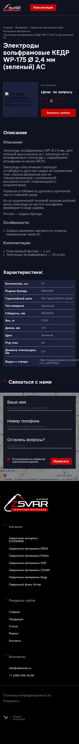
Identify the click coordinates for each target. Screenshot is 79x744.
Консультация (43, 7)
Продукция (21, 27)
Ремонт (14, 633)
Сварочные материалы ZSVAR (29, 570)
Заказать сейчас (58, 112)
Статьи (13, 626)
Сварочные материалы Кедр (46, 27)
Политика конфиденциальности (27, 695)
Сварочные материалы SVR (27, 563)
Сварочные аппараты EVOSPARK (23, 540)
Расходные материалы (16, 31)
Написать (61, 461)
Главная (8, 27)
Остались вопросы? (26, 439)
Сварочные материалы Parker (29, 555)
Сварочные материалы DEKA (28, 548)
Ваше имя (16, 402)
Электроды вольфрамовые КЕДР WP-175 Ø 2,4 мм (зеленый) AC (38, 36)
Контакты (15, 640)
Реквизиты (11, 701)
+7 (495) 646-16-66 (21, 675)
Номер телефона (23, 421)
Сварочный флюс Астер (25, 584)
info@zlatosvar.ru (20, 668)
